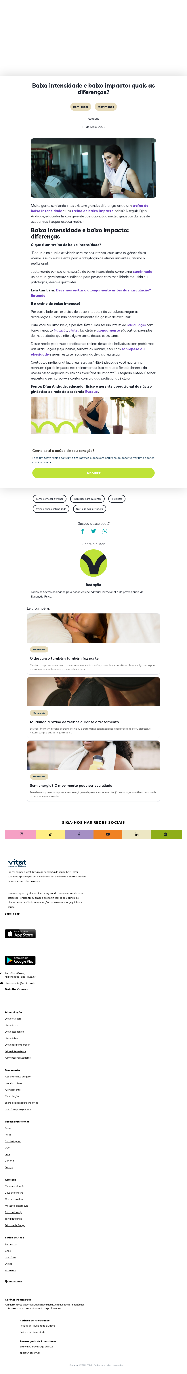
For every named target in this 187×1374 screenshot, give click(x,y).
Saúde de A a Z (14, 1237)
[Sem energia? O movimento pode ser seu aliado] (93, 769)
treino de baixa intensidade (51, 509)
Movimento (106, 106)
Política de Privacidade (32, 1332)
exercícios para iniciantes (87, 498)
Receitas (10, 1179)
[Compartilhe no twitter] (93, 531)
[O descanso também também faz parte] (93, 641)
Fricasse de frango (15, 1225)
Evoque (91, 391)
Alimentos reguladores (17, 1057)
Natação (60, 330)
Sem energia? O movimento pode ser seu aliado (71, 785)
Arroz (8, 1128)
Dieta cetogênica (14, 1031)
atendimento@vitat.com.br (20, 983)
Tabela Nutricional (17, 1121)
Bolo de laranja (13, 1212)
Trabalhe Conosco (16, 989)
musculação (136, 325)
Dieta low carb (13, 1018)
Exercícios (10, 1257)
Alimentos (10, 1244)
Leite (7, 1154)
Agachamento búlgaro (18, 1076)
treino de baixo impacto (89, 509)
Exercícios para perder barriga (21, 1102)
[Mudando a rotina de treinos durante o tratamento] (93, 705)
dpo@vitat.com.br (30, 1352)
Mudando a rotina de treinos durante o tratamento (74, 722)
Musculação (12, 1096)
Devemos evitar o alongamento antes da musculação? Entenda (91, 293)
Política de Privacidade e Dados (37, 1325)
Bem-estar (80, 106)
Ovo (7, 1147)
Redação (93, 118)
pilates (73, 330)
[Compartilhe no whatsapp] (105, 531)
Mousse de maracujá (16, 1205)
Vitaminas (10, 1270)
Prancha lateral (13, 1083)
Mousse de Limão (14, 1186)
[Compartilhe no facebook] (82, 531)
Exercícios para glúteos (18, 1109)
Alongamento (13, 1089)
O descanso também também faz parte (64, 658)
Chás (8, 1250)
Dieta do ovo (12, 1025)
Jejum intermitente (15, 1051)
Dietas (8, 1263)
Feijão (8, 1134)
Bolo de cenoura (14, 1192)
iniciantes (117, 498)
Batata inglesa (13, 1141)
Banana (9, 1160)
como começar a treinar (49, 498)
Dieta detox (11, 1038)
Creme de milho (14, 1199)
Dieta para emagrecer (17, 1044)
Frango (9, 1167)
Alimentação (13, 1012)
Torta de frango (13, 1218)
